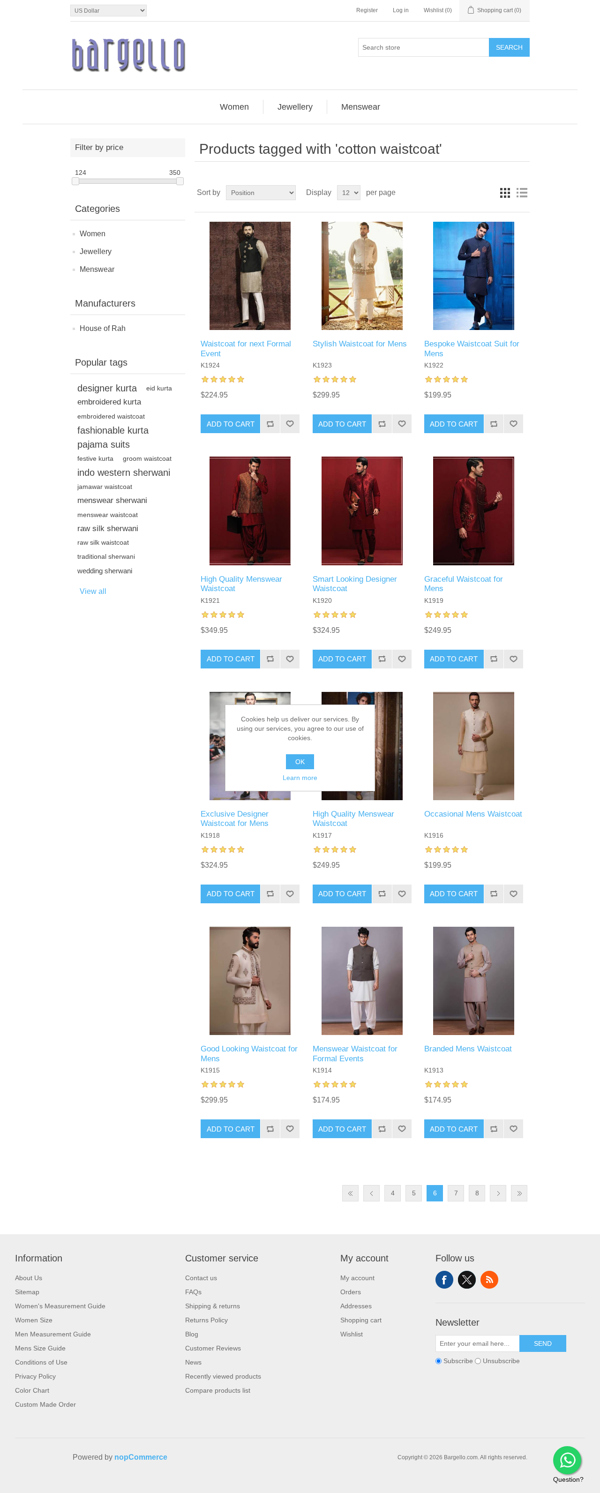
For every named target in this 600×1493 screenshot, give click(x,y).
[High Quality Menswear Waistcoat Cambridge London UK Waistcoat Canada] (250, 511)
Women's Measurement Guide (60, 1306)
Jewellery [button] (295, 107)
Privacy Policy (35, 1376)
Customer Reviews (213, 1348)
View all (93, 591)
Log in (401, 10)
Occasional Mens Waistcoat (473, 814)
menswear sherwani (112, 500)
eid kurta (159, 388)
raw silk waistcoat (103, 542)
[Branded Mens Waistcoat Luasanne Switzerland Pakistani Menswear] (474, 981)
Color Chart (32, 1390)
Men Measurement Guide (53, 1334)
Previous (371, 1193)
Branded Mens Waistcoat (468, 1048)
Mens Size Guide (40, 1348)
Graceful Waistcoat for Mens (463, 584)
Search (509, 47)
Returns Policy (206, 1320)
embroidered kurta (109, 402)
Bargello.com (285, 1484)
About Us (28, 1278)
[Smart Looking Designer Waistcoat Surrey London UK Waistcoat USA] (362, 511)
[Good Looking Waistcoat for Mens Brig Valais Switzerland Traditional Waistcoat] (250, 981)
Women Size (33, 1320)
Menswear (97, 269)
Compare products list (217, 1390)
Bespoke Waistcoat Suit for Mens (471, 348)
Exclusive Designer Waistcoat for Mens (235, 819)
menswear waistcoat (107, 514)
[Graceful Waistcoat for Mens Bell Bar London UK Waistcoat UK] (474, 511)
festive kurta (95, 458)
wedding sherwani (104, 571)
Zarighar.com (334, 1484)
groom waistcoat (147, 458)
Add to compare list (270, 423)
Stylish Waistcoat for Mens (360, 343)
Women (92, 234)
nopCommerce (140, 1457)
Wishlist (351, 1334)
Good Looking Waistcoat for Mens (249, 1053)
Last (519, 1193)
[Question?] (567, 1460)
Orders (350, 1292)
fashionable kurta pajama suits (113, 437)
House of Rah (103, 328)
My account (357, 1278)
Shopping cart (361, 1320)
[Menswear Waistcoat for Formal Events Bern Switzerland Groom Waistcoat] (362, 981)
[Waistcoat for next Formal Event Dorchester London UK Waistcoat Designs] (250, 276)
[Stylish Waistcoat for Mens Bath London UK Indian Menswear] (362, 276)
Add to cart (231, 424)
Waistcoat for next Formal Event (246, 348)
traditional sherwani (106, 556)
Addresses (356, 1306)
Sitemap (27, 1292)
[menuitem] (234, 107)
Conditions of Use (41, 1362)
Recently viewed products (223, 1376)
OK (300, 761)
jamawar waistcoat (104, 486)
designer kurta (107, 388)
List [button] (521, 192)
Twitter (467, 1280)
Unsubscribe (501, 1361)
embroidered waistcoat (111, 416)
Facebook (444, 1280)
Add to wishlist (290, 423)
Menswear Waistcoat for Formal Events (355, 1053)
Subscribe (458, 1361)
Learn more (300, 777)
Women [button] (234, 107)
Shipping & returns (212, 1306)
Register (367, 10)
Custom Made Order (45, 1404)
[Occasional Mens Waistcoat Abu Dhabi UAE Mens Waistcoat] (474, 746)
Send (543, 1343)
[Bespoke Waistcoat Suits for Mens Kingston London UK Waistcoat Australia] (474, 276)
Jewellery (96, 251)
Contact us (201, 1278)
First (350, 1193)
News (193, 1362)
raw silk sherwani (107, 528)
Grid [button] (504, 192)
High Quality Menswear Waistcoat (241, 584)
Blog (191, 1334)
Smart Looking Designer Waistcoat (355, 584)
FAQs (193, 1292)
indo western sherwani (123, 472)
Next (498, 1193)
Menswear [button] (360, 107)
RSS (489, 1280)
